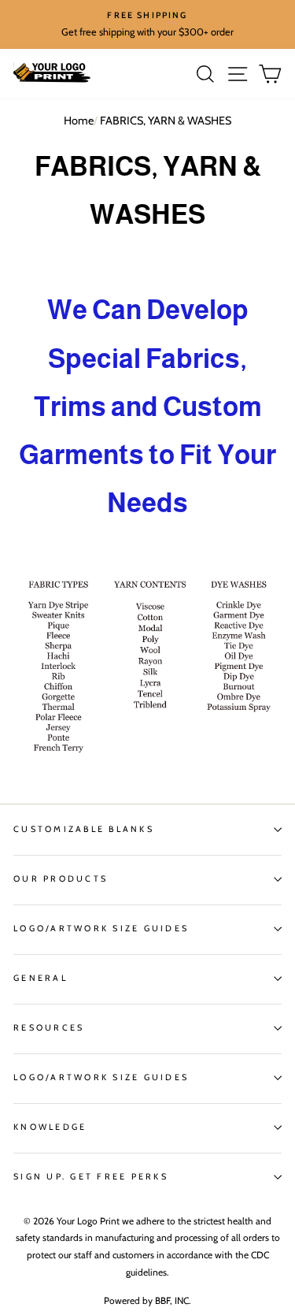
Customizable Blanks (83, 829)
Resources (48, 1028)
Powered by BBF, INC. (147, 1300)
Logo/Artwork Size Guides (101, 928)
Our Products (60, 879)
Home (79, 120)
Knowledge (50, 1127)
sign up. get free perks (90, 1177)
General (40, 978)
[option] (147, 24)
